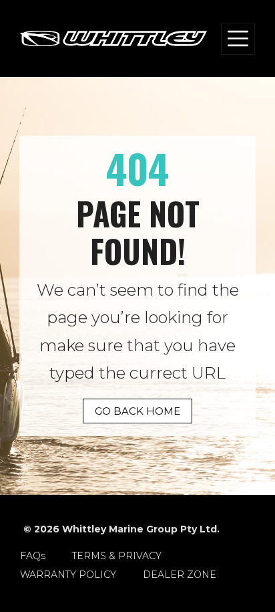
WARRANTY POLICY (68, 575)
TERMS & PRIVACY (117, 556)
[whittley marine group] (113, 39)
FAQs (32, 556)
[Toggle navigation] (238, 39)
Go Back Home (137, 411)
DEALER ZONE (179, 575)
